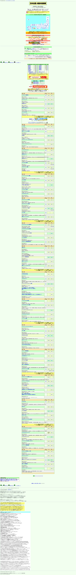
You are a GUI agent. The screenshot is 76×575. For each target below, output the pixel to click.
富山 (43, 24)
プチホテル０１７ (24, 278)
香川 (34, 27)
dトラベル (1, 557)
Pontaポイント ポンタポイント (6, 568)
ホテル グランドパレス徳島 (26, 203)
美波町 (4, 480)
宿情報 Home (6, 62)
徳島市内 (29, 65)
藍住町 (13, 480)
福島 (47, 24)
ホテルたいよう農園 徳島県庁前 (26, 241)
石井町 (13, 479)
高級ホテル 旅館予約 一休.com (8, 552)
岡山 (34, 25)
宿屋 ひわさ (23, 247)
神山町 (14, 479)
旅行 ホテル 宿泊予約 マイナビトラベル (16, 557)
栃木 (47, 25)
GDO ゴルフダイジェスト (6, 546)
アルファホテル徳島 (25, 360)
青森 (47, 19)
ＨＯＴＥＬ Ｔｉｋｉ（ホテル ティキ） (27, 139)
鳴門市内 (29, 66)
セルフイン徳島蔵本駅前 (25, 256)
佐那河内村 (8, 479)
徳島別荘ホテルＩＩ (25, 158)
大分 (30, 27)
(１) (36, 65)
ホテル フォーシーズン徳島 (26, 199)
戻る (2, 62)
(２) (47, 65)
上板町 (16, 480)
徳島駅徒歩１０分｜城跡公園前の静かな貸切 (28, 389)
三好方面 (40, 65)
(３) (36, 66)
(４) (36, 67)
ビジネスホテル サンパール (26, 432)
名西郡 (11, 479)
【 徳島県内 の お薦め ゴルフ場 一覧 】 (38, 44)
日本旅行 (1, 527)
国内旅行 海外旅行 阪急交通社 (22, 554)
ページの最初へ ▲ (17, 485)
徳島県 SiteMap (12, 62)
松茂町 (10, 480)
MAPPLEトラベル (13, 554)
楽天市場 (20, 562)
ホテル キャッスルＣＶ (25, 455)
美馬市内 (40, 67)
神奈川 (45, 28)
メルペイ (15, 569)
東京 (45, 27)
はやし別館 (23, 330)
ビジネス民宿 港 (24, 410)
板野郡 (8, 480)
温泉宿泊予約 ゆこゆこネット (24, 557)
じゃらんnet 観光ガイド (18, 559)
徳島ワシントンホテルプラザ (26, 265)
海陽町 (6, 480)
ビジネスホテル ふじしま (25, 436)
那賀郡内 (40, 68)
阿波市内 (40, 69)
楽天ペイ (5, 569)
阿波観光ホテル (24, 103)
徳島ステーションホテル (25, 216)
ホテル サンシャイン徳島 (25, 368)
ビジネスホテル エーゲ (25, 149)
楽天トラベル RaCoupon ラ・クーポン (34, 74)
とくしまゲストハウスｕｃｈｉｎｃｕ (27, 309)
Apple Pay (25, 568)
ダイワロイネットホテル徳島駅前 (26, 224)
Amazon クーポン (16, 562)
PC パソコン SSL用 (12, 0)
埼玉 (46, 26)
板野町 (15, 480)
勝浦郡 (1, 479)
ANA (17, 554)
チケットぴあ (43, 90)
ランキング (46, 37)
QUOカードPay (28, 569)
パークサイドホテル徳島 (25, 300)
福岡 (30, 26)
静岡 (43, 28)
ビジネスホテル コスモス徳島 (26, 304)
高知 (32, 28)
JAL (15, 554)
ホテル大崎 (23, 212)
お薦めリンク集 (41, 37)
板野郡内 (29, 68)
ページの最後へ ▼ (17, 62)
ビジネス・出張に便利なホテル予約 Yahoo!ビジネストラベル (23, 556)
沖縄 (28, 19)
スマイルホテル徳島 (25, 162)
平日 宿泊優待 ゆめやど (6, 557)
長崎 (27, 27)
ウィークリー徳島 (24, 318)
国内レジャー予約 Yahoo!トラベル (4, 556)
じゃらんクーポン (27, 562)
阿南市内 (40, 66)
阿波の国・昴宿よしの (25, 107)
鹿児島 (29, 29)
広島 (32, 25)
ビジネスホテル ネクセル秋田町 (26, 228)
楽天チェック (28, 563)
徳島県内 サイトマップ (39, 89)
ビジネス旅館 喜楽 (24, 385)
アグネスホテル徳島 (25, 189)
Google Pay (28, 568)
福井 (40, 24)
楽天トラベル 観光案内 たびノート (8, 559)
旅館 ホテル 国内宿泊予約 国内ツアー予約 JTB (5, 555)
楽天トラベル (2, 516)
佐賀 (28, 26)
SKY (18, 554)
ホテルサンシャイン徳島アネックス (27, 376)
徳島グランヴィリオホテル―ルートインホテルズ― (29, 459)
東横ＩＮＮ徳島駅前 (25, 463)
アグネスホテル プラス (25, 193)
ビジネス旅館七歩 (24, 237)
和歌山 (38, 28)
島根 (32, 24)
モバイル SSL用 (8, 0)
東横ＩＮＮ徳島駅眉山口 (25, 364)
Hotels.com (10, 557)
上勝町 (4, 479)
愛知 (42, 27)
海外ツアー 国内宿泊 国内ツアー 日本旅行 (17, 552)
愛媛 (32, 27)
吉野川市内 (29, 69)
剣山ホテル (23, 406)
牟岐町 (3, 480)
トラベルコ (22, 555)
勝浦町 (3, 479)
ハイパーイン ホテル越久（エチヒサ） (27, 440)
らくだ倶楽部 (25, 555)
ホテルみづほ (24, 401)
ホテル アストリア (24, 99)
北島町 (11, 480)
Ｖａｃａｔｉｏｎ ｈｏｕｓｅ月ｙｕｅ (27, 326)
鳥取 (34, 24)
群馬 (45, 25)
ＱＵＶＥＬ (23, 251)
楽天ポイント (22, 563)
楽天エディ (9, 569)
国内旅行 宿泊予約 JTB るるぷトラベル (15, 555)
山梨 (44, 27)
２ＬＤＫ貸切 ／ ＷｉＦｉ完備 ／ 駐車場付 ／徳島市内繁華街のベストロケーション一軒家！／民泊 (29, 288)
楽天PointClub (7, 563)
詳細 (45, 95)
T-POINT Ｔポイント (13, 568)
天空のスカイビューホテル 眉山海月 (27, 419)
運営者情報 (9, 489)
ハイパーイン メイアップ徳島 (26, 175)
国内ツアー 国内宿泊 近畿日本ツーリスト (5, 554)
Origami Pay (1, 568)
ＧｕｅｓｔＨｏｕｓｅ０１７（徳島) (27, 283)
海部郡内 (29, 67)
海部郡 (1, 480)
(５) (47, 67)
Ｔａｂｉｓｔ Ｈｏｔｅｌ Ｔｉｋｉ (27, 143)
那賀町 (18, 479)
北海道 (48, 17)
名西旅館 (23, 135)
